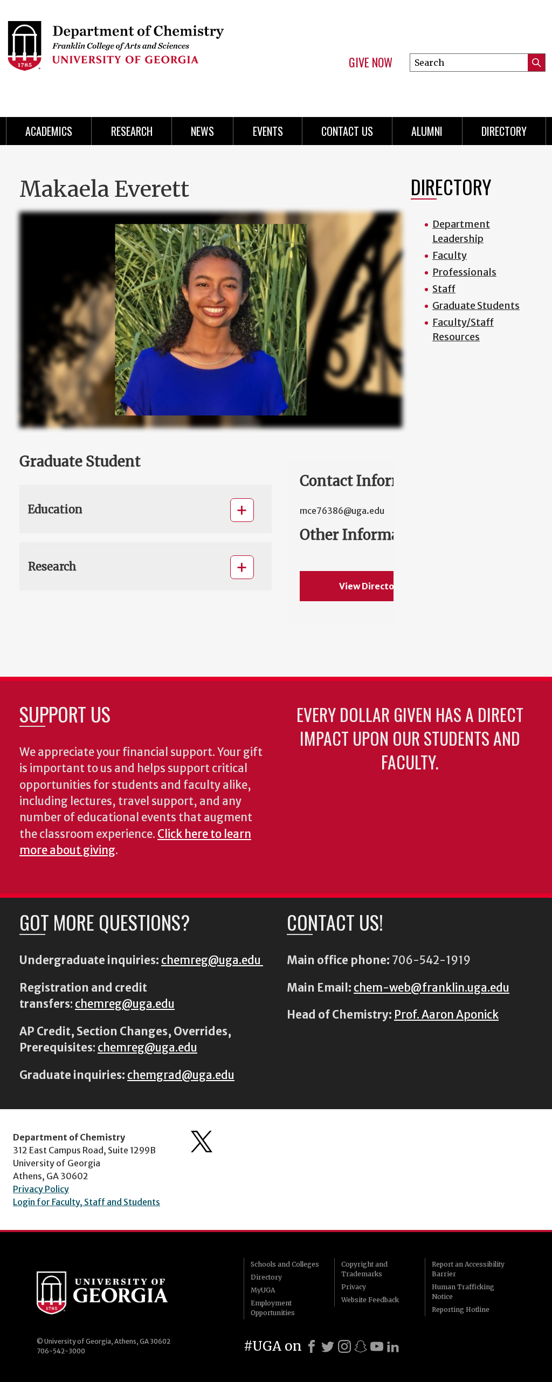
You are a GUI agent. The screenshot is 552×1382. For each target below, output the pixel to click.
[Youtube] (376, 1346)
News (202, 131)
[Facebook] (311, 1346)
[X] (327, 1346)
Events (268, 131)
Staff (444, 289)
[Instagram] (344, 1346)
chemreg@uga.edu (212, 960)
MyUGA (263, 1290)
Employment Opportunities (273, 1308)
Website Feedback (370, 1300)
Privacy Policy (41, 1189)
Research (132, 131)
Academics (48, 131)
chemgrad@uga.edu (180, 1075)
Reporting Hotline (460, 1309)
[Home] (128, 53)
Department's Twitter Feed (201, 1141)
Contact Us (347, 131)
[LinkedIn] (393, 1346)
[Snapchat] (360, 1346)
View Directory (371, 586)
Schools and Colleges (285, 1264)
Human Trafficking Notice (463, 1292)
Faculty (449, 255)
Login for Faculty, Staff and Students (86, 1202)
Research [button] (52, 566)
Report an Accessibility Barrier (468, 1269)
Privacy (353, 1287)
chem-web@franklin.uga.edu (431, 988)
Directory (504, 131)
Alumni (427, 131)
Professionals (464, 272)
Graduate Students (476, 305)
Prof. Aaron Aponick (446, 1015)
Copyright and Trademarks (364, 1269)
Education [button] (55, 509)
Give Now (370, 62)
